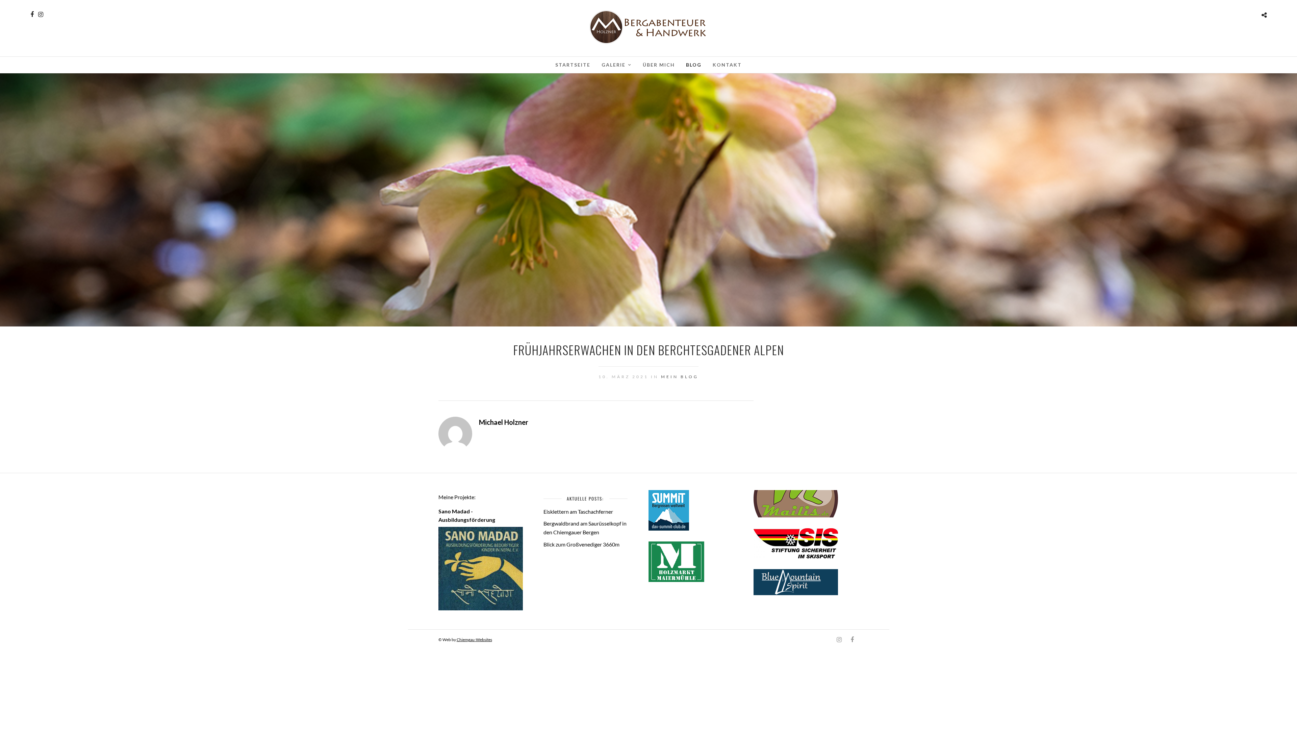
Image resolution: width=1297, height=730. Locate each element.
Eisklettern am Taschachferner (578, 511)
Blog (694, 65)
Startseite (572, 65)
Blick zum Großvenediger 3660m (581, 544)
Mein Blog (679, 376)
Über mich (659, 65)
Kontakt (727, 65)
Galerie (614, 65)
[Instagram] (40, 14)
